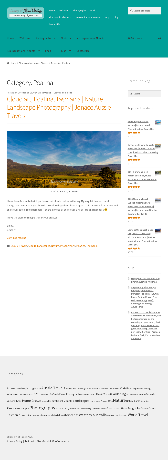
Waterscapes (69, 415)
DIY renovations (43, 394)
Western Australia (93, 415)
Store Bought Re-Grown (134, 408)
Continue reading (16, 237)
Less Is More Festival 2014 (101, 401)
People (25, 408)
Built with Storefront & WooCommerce (47, 441)
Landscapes (43, 245)
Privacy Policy (14, 441)
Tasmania (55, 63)
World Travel (138, 414)
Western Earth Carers (117, 415)
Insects (45, 401)
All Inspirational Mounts (60, 17)
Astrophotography (29, 388)
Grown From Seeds (135, 394)
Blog (116, 17)
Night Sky (145, 401)
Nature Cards (133, 400)
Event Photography (70, 394)
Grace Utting (44, 92)
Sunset (153, 408)
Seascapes (113, 408)
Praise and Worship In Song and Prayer (84, 409)
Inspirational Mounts (60, 400)
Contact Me (54, 24)
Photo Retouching (62, 409)
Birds (117, 388)
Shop (106, 17)
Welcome (64, 10)
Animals (12, 388)
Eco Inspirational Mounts (88, 17)
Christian (125, 388)
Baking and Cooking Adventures (81, 388)
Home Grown (31, 401)
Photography (79, 10)
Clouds (32, 245)
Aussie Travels (41, 63)
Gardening (118, 394)
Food (108, 394)
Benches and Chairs (105, 388)
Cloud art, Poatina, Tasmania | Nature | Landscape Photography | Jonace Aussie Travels (59, 107)
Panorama (13, 408)
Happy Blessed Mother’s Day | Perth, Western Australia (145, 280)
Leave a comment (63, 92)
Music (93, 10)
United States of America (38, 415)
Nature (55, 245)
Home (52, 10)
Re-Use (103, 408)
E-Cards (54, 394)
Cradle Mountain (26, 394)
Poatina (80, 245)
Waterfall (55, 415)
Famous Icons (87, 394)
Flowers (99, 394)
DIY (36, 394)
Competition (136, 389)
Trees (23, 415)
